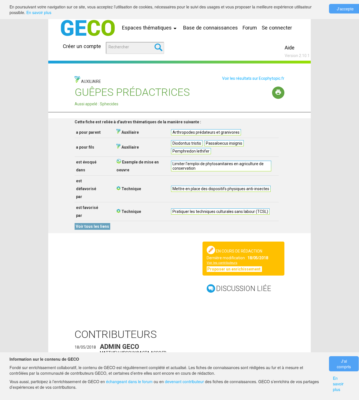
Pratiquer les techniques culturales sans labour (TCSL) (220, 211)
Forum (250, 28)
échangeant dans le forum (129, 381)
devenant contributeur (184, 381)
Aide (289, 48)
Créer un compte (82, 46)
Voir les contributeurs (222, 263)
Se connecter (277, 28)
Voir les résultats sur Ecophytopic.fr (253, 78)
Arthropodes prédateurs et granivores (206, 132)
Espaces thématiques (147, 28)
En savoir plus (38, 12)
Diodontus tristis (186, 143)
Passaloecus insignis (224, 143)
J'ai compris (344, 363)
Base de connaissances (210, 28)
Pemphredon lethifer (191, 151)
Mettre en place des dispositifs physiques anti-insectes (220, 189)
